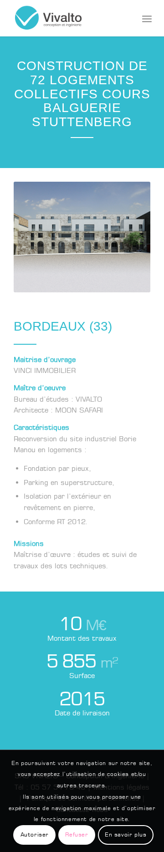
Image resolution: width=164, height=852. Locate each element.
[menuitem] (147, 18)
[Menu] (147, 18)
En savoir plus (125, 834)
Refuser (76, 834)
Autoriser (34, 834)
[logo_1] (68, 18)
